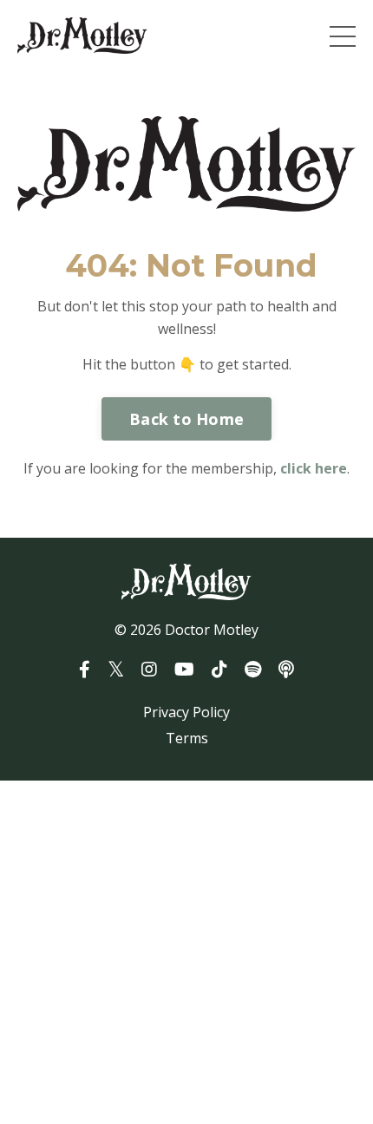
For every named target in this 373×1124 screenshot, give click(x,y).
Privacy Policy (186, 712)
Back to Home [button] (186, 418)
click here (313, 468)
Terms (187, 738)
